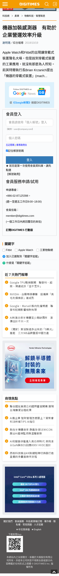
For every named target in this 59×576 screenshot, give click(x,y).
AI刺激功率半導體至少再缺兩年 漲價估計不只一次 (31, 319)
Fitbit (9, 250)
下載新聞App (14, 534)
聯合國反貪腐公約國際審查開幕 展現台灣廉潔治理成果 (32, 408)
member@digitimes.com (20, 215)
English (37, 529)
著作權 (47, 521)
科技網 (5, 16)
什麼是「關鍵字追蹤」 (19, 263)
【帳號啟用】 (14, 174)
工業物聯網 (46, 250)
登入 (29, 160)
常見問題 (27, 524)
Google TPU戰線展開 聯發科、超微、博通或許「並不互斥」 (31, 284)
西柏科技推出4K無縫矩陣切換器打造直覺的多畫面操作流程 (32, 455)
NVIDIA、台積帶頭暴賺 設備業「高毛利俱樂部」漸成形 (32, 296)
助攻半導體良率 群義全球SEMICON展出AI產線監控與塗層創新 (31, 431)
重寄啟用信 (21, 145)
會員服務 (19, 521)
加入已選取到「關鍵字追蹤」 (23, 256)
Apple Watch (25, 250)
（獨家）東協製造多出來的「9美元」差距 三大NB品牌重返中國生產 (31, 331)
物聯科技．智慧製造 (34, 16)
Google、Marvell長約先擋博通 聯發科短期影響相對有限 (31, 308)
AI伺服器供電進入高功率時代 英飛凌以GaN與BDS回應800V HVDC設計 (32, 443)
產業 (17, 16)
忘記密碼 (10, 145)
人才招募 (38, 524)
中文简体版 (24, 529)
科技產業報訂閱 (34, 521)
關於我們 (8, 521)
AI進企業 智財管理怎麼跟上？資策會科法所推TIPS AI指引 (32, 420)
